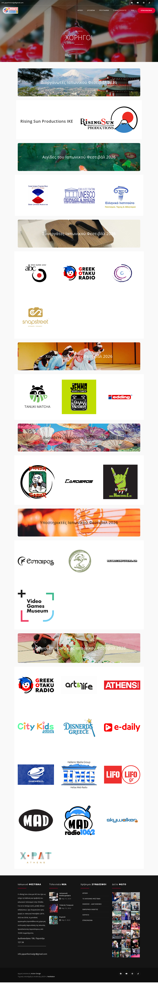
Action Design (36, 973)
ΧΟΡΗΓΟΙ (85, 915)
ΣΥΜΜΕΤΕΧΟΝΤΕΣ (120, 10)
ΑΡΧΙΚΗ (80, 10)
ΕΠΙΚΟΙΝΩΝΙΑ (146, 10)
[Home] (10, 10)
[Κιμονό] (53, 920)
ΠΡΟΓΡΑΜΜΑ (104, 10)
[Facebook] (132, 2)
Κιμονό (62, 917)
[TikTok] (149, 2)
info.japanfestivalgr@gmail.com (12, 3)
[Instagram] (143, 2)
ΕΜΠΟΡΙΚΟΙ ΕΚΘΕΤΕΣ (90, 909)
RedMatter (51, 976)
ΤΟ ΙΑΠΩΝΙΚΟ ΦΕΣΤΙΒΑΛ (91, 899)
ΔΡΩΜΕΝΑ (91, 10)
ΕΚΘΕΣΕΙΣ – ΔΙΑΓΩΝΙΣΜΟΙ (91, 904)
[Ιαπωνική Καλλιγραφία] (53, 896)
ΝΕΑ (132, 10)
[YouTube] (138, 2)
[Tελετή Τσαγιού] (53, 908)
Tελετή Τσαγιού (66, 905)
